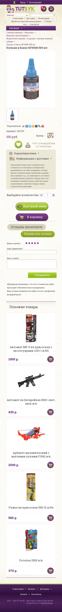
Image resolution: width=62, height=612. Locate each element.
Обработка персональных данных (26, 21)
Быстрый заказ (35, 206)
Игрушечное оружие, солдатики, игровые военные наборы (29, 40)
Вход (22, 2)
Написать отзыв (37, 234)
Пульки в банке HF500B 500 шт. (21, 44)
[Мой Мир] (36, 126)
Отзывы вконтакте (26, 227)
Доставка (30, 18)
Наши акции (43, 18)
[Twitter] (30, 126)
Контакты (34, 24)
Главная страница (14, 32)
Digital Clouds (47, 603)
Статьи (48, 21)
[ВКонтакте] (26, 126)
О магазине (18, 18)
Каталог (32, 589)
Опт (25, 24)
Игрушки (29, 32)
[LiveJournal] (39, 126)
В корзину (35, 217)
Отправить (42, 275)
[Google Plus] (42, 126)
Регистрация (35, 2)
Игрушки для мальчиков (17, 35)
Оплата (23, 594)
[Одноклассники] (33, 126)
